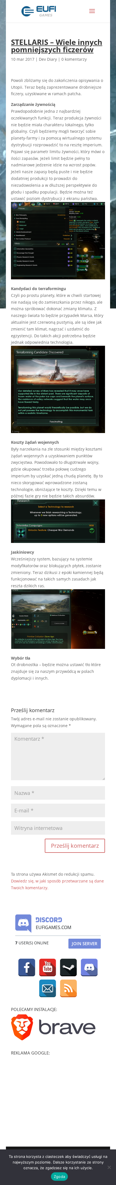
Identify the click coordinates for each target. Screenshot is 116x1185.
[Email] (48, 988)
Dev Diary (48, 59)
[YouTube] (48, 967)
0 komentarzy (74, 59)
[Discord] (89, 967)
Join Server (84, 943)
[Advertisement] (53, 1093)
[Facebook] (27, 967)
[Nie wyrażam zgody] (109, 1167)
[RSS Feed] (68, 988)
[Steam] (68, 967)
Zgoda (59, 1176)
